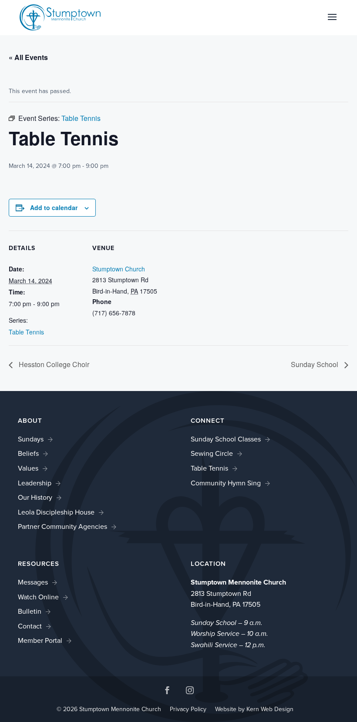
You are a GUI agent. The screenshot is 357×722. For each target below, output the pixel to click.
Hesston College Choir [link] (53, 364)
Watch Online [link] (38, 597)
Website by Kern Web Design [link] (254, 709)
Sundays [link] (31, 439)
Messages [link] (33, 582)
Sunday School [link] (315, 364)
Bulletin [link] (29, 611)
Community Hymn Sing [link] (226, 483)
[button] (332, 22)
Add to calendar (53, 207)
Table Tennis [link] (26, 332)
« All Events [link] (28, 57)
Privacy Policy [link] (188, 709)
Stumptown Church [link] (118, 268)
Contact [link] (30, 626)
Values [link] (28, 468)
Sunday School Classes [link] (226, 439)
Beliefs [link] (28, 453)
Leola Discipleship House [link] (56, 512)
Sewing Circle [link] (212, 453)
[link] (60, 16)
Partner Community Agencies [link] (62, 526)
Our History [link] (35, 497)
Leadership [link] (34, 483)
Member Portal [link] (40, 640)
